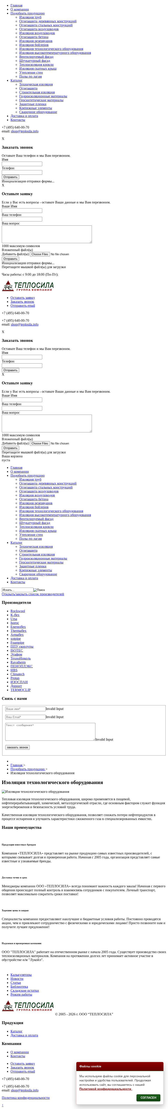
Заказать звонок (22, 301)
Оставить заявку (22, 298)
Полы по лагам (30, 76)
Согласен (148, 1097)
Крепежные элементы (35, 108)
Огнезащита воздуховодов (39, 29)
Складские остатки (24, 990)
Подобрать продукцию (27, 13)
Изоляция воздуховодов (37, 33)
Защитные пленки (32, 104)
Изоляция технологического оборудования (51, 49)
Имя (5, 159)
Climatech (17, 674)
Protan (14, 678)
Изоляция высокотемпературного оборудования (55, 53)
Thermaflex (18, 631)
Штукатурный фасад (34, 60)
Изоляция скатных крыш (37, 68)
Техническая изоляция (36, 84)
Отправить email (22, 305)
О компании (19, 9)
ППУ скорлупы (21, 646)
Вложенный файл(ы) (17, 250)
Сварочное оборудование (38, 112)
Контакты (17, 120)
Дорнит (16, 686)
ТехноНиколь (20, 658)
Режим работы (21, 994)
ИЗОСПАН (19, 682)
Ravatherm (18, 662)
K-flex (14, 615)
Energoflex (18, 627)
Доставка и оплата (24, 116)
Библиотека (19, 986)
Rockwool (17, 611)
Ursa (13, 619)
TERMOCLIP (20, 690)
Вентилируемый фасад (36, 57)
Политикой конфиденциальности (105, 1089)
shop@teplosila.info (24, 131)
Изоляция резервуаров (35, 41)
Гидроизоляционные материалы (43, 96)
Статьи (15, 982)
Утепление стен (31, 72)
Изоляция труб (30, 17)
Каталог (16, 80)
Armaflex (17, 635)
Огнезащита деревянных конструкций (48, 21)
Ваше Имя (9, 206)
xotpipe (15, 638)
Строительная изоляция (37, 92)
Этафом (16, 654)
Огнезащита (28, 88)
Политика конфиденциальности (26, 1098)
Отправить (11, 177)
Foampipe (17, 642)
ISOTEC (16, 650)
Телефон (8, 168)
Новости (16, 979)
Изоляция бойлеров (34, 45)
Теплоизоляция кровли (36, 64)
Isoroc (14, 623)
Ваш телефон (11, 215)
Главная (16, 5)
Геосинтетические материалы (41, 100)
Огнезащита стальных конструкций (46, 25)
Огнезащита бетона (33, 37)
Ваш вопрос (11, 223)
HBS (14, 670)
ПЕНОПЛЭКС (21, 666)
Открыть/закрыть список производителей (33, 594)
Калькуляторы (21, 975)
